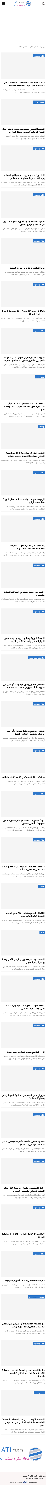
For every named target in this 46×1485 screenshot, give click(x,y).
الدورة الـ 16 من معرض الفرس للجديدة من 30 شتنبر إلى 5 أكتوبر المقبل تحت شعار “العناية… (24, 358)
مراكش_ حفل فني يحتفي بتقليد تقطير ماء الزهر (23, 777)
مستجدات (40, 376)
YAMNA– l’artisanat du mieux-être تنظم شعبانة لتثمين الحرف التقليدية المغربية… (24, 84)
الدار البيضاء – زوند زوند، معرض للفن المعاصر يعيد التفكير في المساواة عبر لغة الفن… (24, 176)
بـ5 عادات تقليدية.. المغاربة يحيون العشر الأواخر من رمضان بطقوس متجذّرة (23, 868)
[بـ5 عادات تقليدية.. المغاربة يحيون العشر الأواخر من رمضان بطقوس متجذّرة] (23, 850)
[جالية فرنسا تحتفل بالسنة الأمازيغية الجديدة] (23, 1264)
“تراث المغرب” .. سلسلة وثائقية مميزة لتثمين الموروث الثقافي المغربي (24, 821)
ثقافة (42, 886)
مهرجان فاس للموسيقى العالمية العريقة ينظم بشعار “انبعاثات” (23, 1096)
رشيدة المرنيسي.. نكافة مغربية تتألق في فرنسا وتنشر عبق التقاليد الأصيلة (26, 732)
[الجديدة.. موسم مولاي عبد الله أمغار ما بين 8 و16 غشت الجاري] (23, 483)
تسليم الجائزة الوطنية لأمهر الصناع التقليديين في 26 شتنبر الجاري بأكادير (24, 222)
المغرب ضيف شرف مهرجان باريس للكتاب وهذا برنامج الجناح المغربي (23, 960)
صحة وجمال (39, 1392)
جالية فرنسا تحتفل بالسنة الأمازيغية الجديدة (24, 1280)
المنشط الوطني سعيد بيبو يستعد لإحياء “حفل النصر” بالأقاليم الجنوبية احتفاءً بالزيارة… (23, 130)
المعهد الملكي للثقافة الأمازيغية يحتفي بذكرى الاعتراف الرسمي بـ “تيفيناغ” (23, 1142)
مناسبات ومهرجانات (36, 657)
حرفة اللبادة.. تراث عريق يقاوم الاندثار (27, 267)
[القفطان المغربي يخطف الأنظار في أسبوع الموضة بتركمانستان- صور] (23, 896)
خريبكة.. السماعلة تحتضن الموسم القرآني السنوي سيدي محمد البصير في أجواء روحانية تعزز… (24, 406)
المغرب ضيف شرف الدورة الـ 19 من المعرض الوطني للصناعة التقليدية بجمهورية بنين (25, 454)
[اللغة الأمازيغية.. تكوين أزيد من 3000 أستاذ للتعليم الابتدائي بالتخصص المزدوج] (23, 1171)
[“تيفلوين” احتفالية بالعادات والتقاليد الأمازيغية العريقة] (23, 1217)
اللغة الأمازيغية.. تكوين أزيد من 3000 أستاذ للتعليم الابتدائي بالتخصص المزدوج (24, 1189)
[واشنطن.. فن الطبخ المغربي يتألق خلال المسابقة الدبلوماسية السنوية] (23, 529)
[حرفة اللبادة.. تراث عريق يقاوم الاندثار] (23, 251)
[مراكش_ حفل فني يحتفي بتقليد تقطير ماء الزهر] (23, 760)
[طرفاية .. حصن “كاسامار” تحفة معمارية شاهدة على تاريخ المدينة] (23, 294)
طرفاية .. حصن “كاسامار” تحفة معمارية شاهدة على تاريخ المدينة (23, 312)
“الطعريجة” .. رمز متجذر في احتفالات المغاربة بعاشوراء (24, 593)
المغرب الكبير (39, 102)
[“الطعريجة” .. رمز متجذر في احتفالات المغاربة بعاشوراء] (23, 575)
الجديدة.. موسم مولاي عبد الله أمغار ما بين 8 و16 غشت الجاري (24, 500)
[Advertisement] (23, 26)
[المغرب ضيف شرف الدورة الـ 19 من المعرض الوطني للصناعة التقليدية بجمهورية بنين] (23, 436)
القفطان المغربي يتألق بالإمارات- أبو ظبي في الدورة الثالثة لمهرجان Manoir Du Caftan (24, 685)
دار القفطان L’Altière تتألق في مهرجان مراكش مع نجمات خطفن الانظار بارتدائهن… (23, 1325)
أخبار (42, 932)
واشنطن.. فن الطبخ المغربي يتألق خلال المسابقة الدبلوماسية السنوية (27, 547)
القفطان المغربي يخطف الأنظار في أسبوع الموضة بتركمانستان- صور (25, 914)
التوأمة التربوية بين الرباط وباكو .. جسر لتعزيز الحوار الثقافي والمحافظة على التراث (24, 639)
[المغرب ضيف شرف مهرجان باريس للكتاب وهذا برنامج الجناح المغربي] (23, 943)
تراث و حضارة (39, 55)
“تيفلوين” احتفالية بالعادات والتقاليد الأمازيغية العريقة (23, 1235)
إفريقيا (41, 426)
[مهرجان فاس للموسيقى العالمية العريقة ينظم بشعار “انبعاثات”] (23, 1078)
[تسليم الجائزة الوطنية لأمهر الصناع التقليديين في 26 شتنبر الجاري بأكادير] (23, 205)
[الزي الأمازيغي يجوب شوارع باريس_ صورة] (23, 1035)
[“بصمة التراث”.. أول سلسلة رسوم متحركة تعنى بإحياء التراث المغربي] (23, 989)
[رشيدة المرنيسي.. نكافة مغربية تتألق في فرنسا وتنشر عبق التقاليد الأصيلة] (23, 714)
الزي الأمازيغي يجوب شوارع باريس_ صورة (26, 1051)
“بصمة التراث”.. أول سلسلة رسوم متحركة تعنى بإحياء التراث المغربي (25, 1007)
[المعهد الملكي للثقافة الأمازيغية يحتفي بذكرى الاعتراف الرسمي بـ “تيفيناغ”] (23, 1125)
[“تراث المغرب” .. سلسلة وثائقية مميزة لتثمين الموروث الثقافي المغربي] (23, 804)
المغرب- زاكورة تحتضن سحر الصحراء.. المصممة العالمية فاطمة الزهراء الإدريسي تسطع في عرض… (23, 1422)
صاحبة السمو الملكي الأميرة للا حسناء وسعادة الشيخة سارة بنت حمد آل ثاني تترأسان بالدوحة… (23, 1373)
